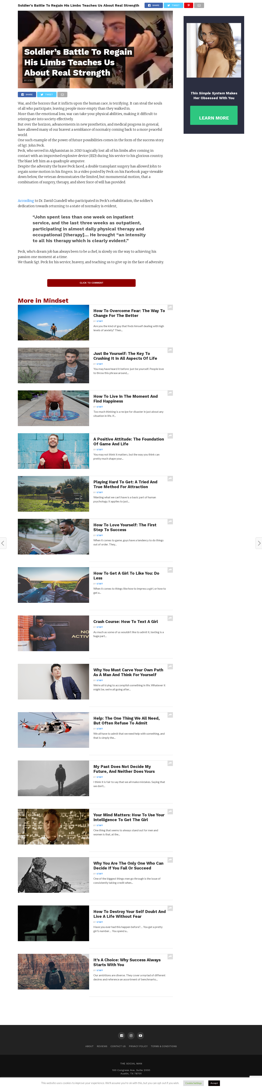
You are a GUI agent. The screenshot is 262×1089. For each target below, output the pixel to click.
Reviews (102, 1046)
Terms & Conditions (164, 1046)
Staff (100, 321)
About (89, 1046)
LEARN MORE (214, 118)
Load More (95, 1006)
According (26, 201)
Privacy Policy (138, 1046)
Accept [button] (214, 1083)
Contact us (118, 1046)
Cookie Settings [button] (193, 1083)
